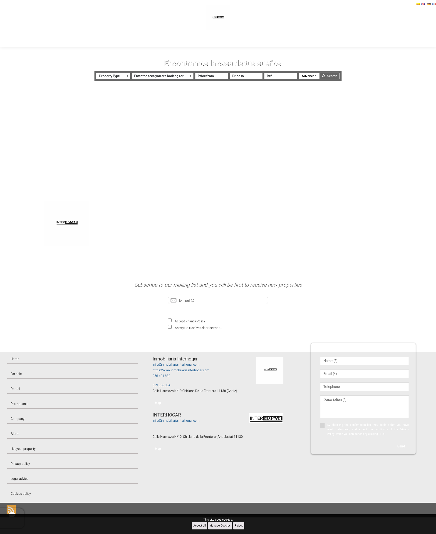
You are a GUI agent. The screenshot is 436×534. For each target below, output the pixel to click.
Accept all (199, 525)
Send (218, 309)
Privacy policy (20, 463)
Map (158, 402)
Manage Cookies (220, 525)
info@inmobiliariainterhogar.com (176, 364)
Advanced (309, 76)
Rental (197, 40)
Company (250, 40)
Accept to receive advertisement (197, 327)
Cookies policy (21, 493)
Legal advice (19, 478)
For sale (174, 40)
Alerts (15, 434)
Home (153, 40)
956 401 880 (161, 376)
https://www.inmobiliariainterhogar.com (181, 370)
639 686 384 (161, 385)
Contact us (278, 40)
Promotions (222, 40)
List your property (23, 449)
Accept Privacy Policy (189, 321)
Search (332, 76)
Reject (239, 525)
